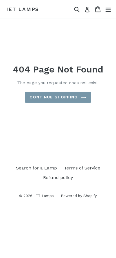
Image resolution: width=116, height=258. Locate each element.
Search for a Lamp (36, 168)
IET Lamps (22, 9)
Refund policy (58, 177)
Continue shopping (54, 97)
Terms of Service (82, 168)
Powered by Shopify (79, 196)
